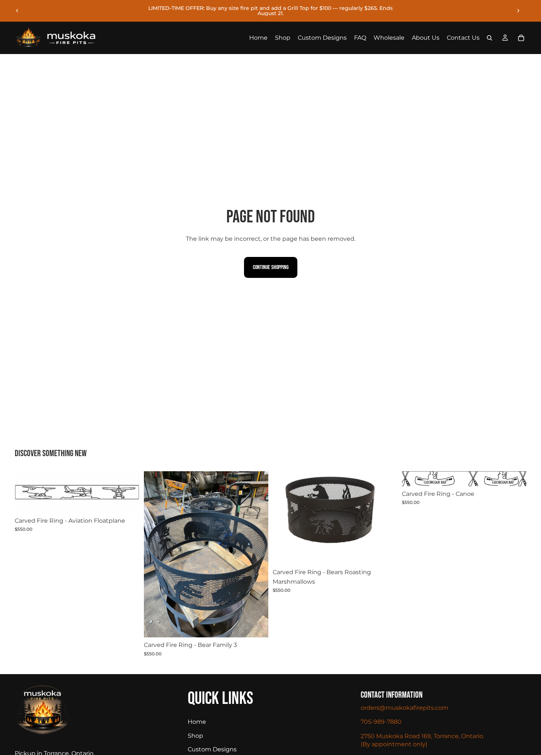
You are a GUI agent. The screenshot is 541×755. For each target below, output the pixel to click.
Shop (195, 735)
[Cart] (521, 38)
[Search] (489, 38)
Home (197, 721)
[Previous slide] (17, 11)
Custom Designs (212, 749)
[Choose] (128, 501)
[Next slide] (518, 11)
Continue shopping (271, 267)
